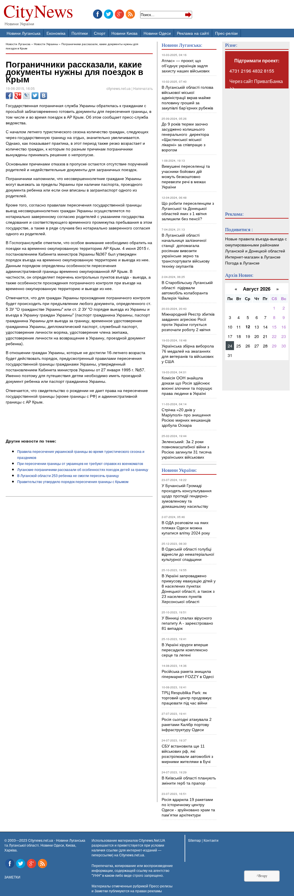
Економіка (56, 33)
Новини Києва (124, 33)
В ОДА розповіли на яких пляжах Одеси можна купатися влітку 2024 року (186, 527)
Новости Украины (46, 44)
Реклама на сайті (193, 33)
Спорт (99, 33)
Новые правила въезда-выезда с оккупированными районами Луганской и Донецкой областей (256, 244)
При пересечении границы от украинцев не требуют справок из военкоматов (80, 463)
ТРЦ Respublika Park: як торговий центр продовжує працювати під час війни (187, 697)
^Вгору (262, 876)
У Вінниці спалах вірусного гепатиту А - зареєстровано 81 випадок (187, 623)
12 (247, 326)
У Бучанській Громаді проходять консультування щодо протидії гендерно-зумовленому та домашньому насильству (187, 496)
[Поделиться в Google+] (17, 95)
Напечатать (143, 88)
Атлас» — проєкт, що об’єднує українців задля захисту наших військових (186, 65)
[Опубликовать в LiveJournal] (26, 95)
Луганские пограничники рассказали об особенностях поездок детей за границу (82, 469)
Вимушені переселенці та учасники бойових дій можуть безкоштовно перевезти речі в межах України (186, 176)
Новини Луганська (23, 33)
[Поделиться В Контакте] (43, 95)
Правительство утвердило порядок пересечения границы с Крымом (72, 481)
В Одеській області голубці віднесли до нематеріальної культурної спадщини (188, 554)
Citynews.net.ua (131, 854)
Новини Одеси (157, 33)
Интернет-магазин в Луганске (253, 257)
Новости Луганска (18, 44)
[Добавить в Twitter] (35, 95)
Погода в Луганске (242, 263)
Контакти (211, 840)
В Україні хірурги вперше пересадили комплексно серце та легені (185, 649)
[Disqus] (79, 577)
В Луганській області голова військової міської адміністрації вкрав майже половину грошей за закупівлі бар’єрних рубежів (187, 97)
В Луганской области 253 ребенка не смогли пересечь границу (68, 475)
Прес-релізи (226, 33)
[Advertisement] (73, 422)
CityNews (38, 12)
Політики (79, 33)
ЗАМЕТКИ (12, 876)
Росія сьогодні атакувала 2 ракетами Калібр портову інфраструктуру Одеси (187, 724)
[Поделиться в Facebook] (9, 95)
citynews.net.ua (119, 88)
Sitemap (194, 840)
